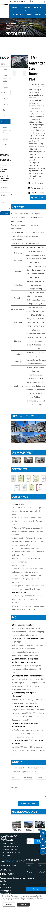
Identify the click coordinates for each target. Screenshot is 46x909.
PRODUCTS (16, 23)
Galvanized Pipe (12, 26)
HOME (8, 23)
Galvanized (27, 23)
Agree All (23, 904)
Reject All (9, 904)
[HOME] (5, 4)
